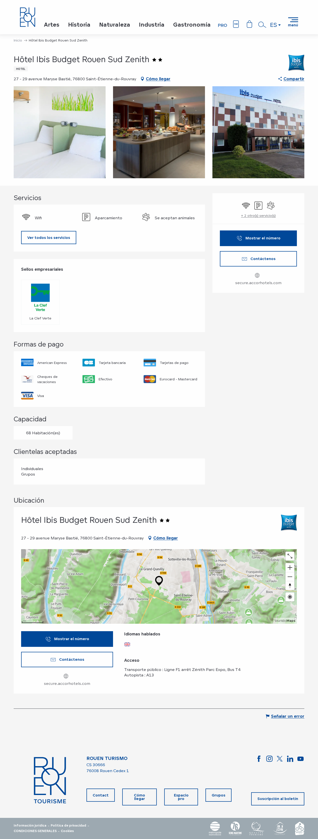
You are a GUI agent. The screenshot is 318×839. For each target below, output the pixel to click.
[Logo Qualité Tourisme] (257, 828)
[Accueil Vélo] (299, 828)
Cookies (67, 831)
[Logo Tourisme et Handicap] (279, 828)
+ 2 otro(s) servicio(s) (258, 215)
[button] (262, 24)
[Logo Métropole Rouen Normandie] (215, 828)
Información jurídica (30, 825)
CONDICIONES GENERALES (35, 831)
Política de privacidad (68, 825)
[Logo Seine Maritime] (235, 828)
